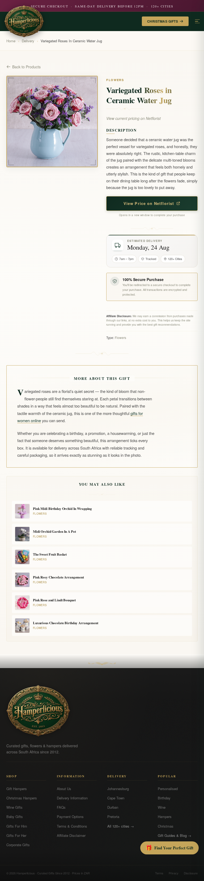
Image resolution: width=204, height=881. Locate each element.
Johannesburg (118, 788)
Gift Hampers (16, 788)
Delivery (28, 40)
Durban (112, 807)
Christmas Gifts (162, 21)
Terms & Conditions (72, 826)
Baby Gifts (14, 816)
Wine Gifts (14, 807)
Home (10, 40)
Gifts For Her (16, 835)
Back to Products (26, 66)
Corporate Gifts (18, 844)
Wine (161, 807)
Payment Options (70, 816)
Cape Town (115, 797)
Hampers (165, 816)
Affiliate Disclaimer (71, 835)
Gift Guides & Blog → (174, 835)
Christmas (165, 826)
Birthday (164, 797)
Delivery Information (72, 797)
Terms (159, 873)
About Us (64, 788)
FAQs (61, 807)
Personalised (168, 788)
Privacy (173, 873)
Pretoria (113, 816)
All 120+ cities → (120, 826)
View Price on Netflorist (149, 203)
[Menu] (197, 21)
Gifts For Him (16, 826)
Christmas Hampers (21, 797)
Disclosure (191, 873)
